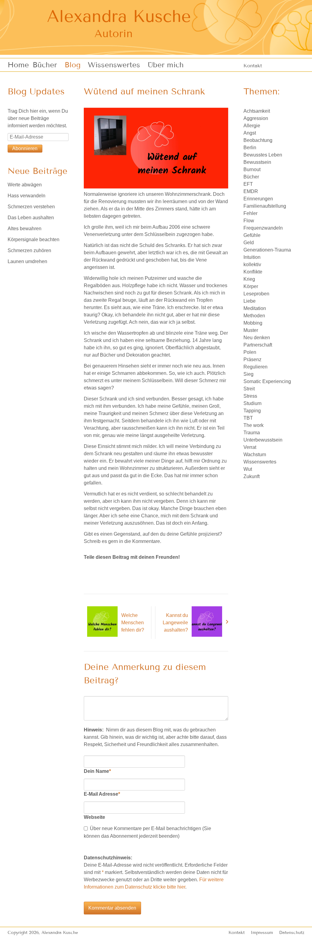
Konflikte (252, 271)
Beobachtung (257, 140)
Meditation (254, 308)
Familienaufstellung (264, 206)
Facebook (89, 569)
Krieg (249, 279)
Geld (248, 242)
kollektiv (252, 264)
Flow (248, 220)
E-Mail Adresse (102, 794)
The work (253, 425)
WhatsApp (113, 569)
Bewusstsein (257, 162)
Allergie (251, 125)
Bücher (251, 176)
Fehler (250, 213)
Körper (250, 286)
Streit (249, 388)
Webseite (94, 817)
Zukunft (251, 476)
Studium (252, 403)
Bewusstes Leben (262, 154)
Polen (249, 352)
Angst (249, 133)
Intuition (252, 257)
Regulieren (255, 366)
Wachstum (254, 454)
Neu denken (256, 337)
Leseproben (256, 293)
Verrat (249, 447)
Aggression (255, 118)
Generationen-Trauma (267, 249)
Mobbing (252, 323)
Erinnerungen (258, 198)
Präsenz (252, 359)
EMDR (250, 191)
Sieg (248, 374)
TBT (248, 418)
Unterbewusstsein (262, 439)
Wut (247, 469)
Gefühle (252, 235)
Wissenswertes (259, 461)
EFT (248, 184)
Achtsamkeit (256, 111)
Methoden (254, 315)
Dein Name (97, 771)
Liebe (249, 301)
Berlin (249, 147)
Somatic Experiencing (267, 381)
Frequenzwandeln (263, 228)
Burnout (252, 169)
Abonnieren (24, 148)
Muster (250, 330)
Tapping (252, 410)
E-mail (101, 569)
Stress (250, 396)
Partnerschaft (257, 344)
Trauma (251, 432)
